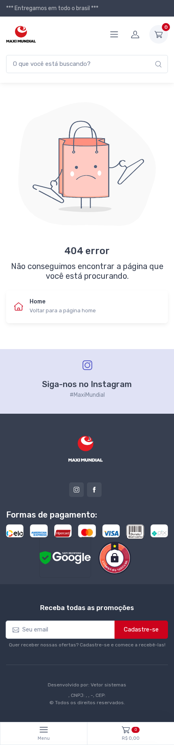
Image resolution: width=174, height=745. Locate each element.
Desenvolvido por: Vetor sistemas (87, 685)
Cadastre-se (141, 629)
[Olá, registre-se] (135, 34)
